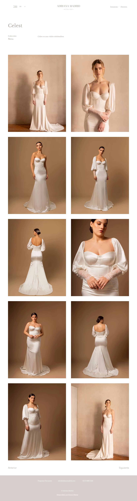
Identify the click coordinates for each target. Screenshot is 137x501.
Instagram (114, 7)
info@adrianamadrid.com (66, 481)
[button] (15, 7)
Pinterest (124, 7)
